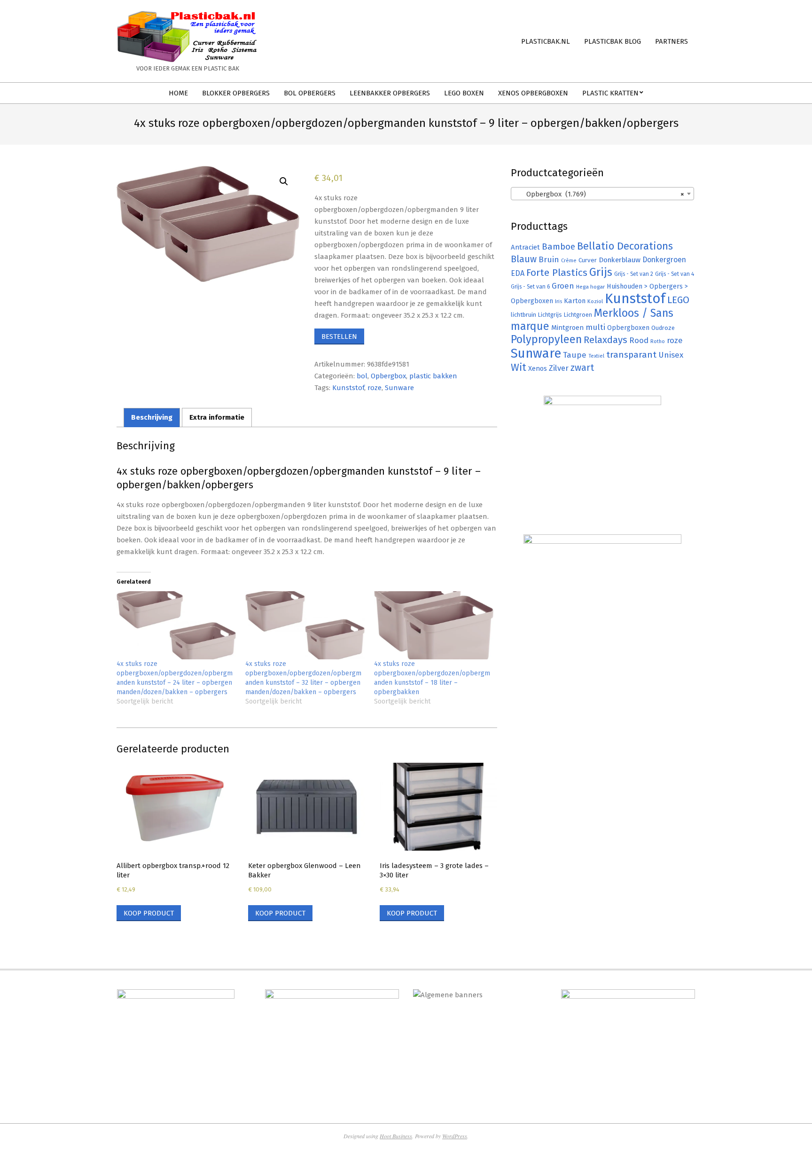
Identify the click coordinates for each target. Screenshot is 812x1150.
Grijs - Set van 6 (530, 286)
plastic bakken (433, 376)
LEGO (678, 299)
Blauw (524, 259)
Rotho (657, 341)
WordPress (454, 1136)
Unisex (670, 355)
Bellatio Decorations (625, 246)
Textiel (596, 355)
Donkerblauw (619, 260)
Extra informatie (216, 417)
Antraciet (525, 247)
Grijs (600, 272)
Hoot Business (396, 1136)
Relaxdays (605, 339)
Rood (638, 340)
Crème (569, 261)
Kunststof (348, 387)
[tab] (152, 417)
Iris (558, 301)
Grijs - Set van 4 (674, 274)
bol (362, 376)
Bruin (549, 260)
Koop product (149, 913)
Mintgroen (567, 327)
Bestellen (339, 336)
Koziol (595, 301)
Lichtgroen (578, 314)
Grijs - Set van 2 (633, 274)
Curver (587, 260)
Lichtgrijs (550, 314)
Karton (575, 301)
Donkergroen (664, 259)
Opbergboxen (628, 328)
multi (595, 327)
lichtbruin (523, 314)
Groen (563, 286)
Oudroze (663, 327)
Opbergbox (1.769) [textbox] (599, 194)
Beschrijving (151, 417)
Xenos (537, 368)
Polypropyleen (546, 339)
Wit (518, 367)
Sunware (399, 387)
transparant (631, 354)
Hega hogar (590, 286)
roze (374, 387)
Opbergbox (388, 376)
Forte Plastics (556, 272)
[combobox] (602, 193)
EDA (517, 273)
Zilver (559, 368)
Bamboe (558, 246)
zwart (582, 367)
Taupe (574, 355)
